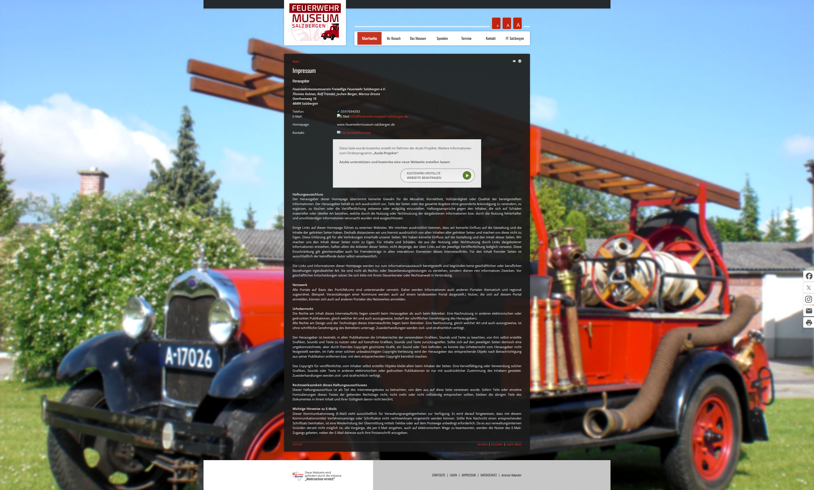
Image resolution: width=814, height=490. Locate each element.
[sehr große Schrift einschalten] (517, 23)
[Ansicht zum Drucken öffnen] (519, 61)
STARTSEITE (438, 475)
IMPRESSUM (469, 475)
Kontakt (491, 38)
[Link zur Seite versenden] (514, 61)
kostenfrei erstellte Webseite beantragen (424, 175)
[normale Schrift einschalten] (496, 23)
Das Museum (418, 38)
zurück (297, 444)
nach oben (513, 444)
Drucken (497, 444)
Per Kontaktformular (356, 132)
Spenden (442, 38)
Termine (466, 38)
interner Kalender (511, 475)
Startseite (369, 38)
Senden (482, 444)
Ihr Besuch (394, 38)
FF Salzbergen (515, 38)
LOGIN (453, 475)
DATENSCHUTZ (489, 475)
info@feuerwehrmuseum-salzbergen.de (379, 116)
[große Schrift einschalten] (507, 23)
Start (296, 61)
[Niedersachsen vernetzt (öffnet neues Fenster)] (317, 480)
